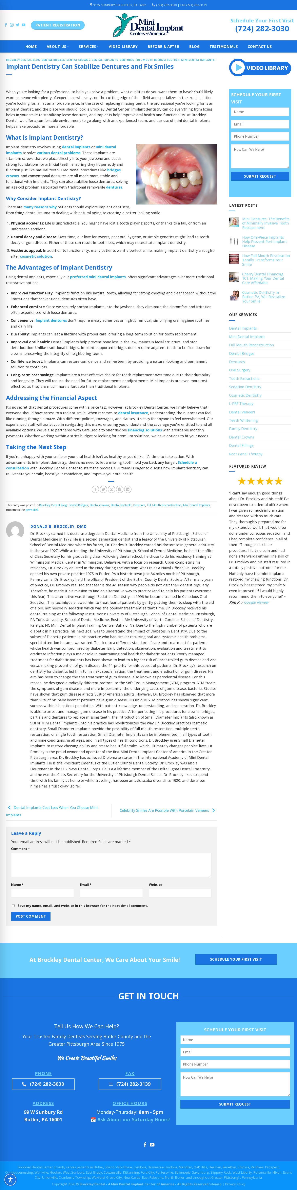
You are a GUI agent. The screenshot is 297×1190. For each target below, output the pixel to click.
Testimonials (224, 46)
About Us (56, 46)
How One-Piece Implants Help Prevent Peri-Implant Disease (264, 241)
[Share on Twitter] (103, 489)
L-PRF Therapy (241, 403)
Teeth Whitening (243, 420)
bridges (114, 170)
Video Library (123, 46)
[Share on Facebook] (95, 489)
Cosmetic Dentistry (245, 395)
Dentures (127, 60)
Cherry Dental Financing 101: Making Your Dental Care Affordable (263, 278)
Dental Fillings (241, 445)
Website (155, 884)
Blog (194, 46)
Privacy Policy (235, 1184)
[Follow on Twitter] (17, 25)
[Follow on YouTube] (23, 25)
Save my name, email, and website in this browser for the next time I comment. (83, 905)
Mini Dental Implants (198, 60)
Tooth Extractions (244, 378)
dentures (114, 187)
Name (17, 884)
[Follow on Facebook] (6, 25)
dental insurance (133, 412)
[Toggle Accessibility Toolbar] (10, 1179)
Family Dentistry (243, 428)
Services (87, 46)
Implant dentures (51, 320)
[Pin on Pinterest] (119, 489)
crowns (12, 175)
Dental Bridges (53, 60)
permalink (32, 510)
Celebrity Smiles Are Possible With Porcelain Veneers (165, 810)
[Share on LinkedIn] (128, 489)
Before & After (163, 46)
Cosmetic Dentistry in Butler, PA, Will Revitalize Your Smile (263, 296)
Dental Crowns (78, 60)
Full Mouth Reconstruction (158, 60)
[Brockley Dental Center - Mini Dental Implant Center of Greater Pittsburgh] (148, 25)
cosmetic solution (36, 256)
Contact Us (260, 46)
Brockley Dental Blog (23, 60)
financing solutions (145, 430)
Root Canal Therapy (245, 453)
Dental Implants (105, 60)
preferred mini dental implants (98, 276)
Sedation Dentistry (245, 386)
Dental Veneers (242, 412)
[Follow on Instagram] (12, 25)
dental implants (76, 146)
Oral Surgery (239, 370)
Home (31, 46)
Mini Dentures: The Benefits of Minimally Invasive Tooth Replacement (265, 223)
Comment (20, 848)
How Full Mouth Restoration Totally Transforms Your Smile (266, 260)
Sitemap (215, 1184)
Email (86, 884)
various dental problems (58, 152)
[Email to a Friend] (111, 489)
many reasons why (40, 206)
